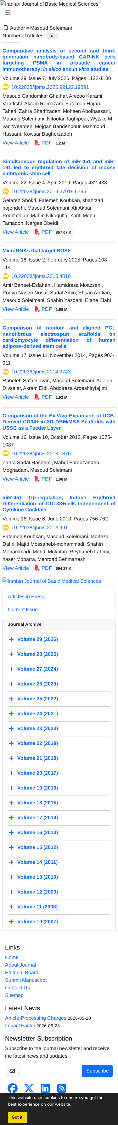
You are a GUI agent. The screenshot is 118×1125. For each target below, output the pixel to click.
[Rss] (61, 1090)
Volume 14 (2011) (37, 862)
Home (12, 957)
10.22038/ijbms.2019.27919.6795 (48, 191)
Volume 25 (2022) (37, 698)
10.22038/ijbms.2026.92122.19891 (50, 87)
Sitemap (14, 995)
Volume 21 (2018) (37, 758)
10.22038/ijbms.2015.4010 (41, 276)
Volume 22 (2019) (37, 743)
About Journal (20, 965)
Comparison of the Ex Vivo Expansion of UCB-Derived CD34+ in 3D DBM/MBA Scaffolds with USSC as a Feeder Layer (59, 421)
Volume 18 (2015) (37, 802)
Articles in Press (26, 596)
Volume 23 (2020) (37, 728)
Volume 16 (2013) (37, 832)
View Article (16, 142)
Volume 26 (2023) (37, 683)
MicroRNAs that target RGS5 (36, 250)
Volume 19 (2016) (37, 787)
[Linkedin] (45, 1090)
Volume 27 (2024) (37, 669)
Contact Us (17, 987)
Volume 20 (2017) (37, 773)
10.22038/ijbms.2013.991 (39, 527)
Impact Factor (20, 1025)
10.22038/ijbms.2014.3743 (41, 371)
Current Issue (23, 609)
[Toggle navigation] (57, 12)
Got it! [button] (18, 1117)
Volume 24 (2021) (37, 713)
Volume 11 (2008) (37, 906)
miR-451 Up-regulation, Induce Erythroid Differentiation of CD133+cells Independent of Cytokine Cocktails (59, 503)
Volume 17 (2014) (37, 817)
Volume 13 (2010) (37, 877)
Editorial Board (21, 972)
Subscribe (97, 1070)
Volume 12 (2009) (37, 891)
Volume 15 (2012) (37, 847)
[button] (74, 1105)
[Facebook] (12, 1090)
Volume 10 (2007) (37, 921)
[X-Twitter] (29, 1090)
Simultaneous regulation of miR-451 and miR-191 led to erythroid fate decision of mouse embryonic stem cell (59, 167)
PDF (52, 142)
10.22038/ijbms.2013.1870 (41, 453)
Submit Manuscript (26, 980)
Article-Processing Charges (35, 1018)
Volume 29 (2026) (37, 639)
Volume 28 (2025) (37, 654)
